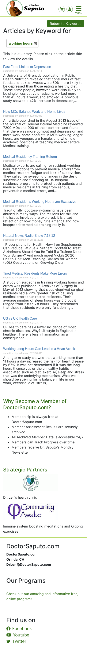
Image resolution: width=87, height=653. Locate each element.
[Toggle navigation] (79, 8)
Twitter (19, 641)
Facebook (22, 628)
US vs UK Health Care (20, 318)
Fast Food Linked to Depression (27, 67)
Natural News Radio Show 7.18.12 (29, 235)
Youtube (21, 634)
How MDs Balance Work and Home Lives (34, 111)
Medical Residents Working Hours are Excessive (39, 201)
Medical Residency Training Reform (30, 156)
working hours (21, 43)
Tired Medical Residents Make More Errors (35, 273)
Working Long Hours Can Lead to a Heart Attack (39, 349)
